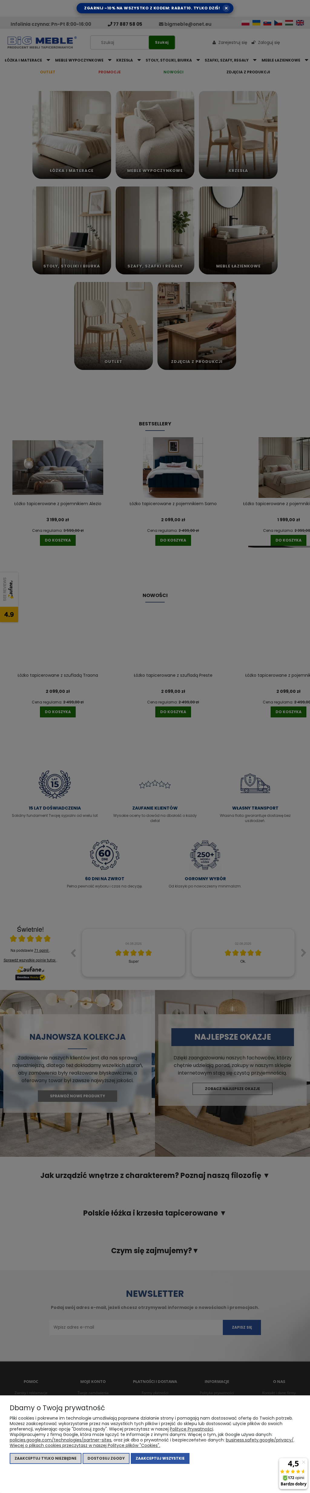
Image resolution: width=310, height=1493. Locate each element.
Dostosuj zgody (106, 1458)
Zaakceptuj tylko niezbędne (46, 1458)
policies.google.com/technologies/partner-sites (60, 1440)
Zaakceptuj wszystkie (160, 1458)
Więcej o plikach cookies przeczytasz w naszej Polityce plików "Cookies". (85, 1445)
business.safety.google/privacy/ (260, 1440)
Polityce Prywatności (191, 1429)
